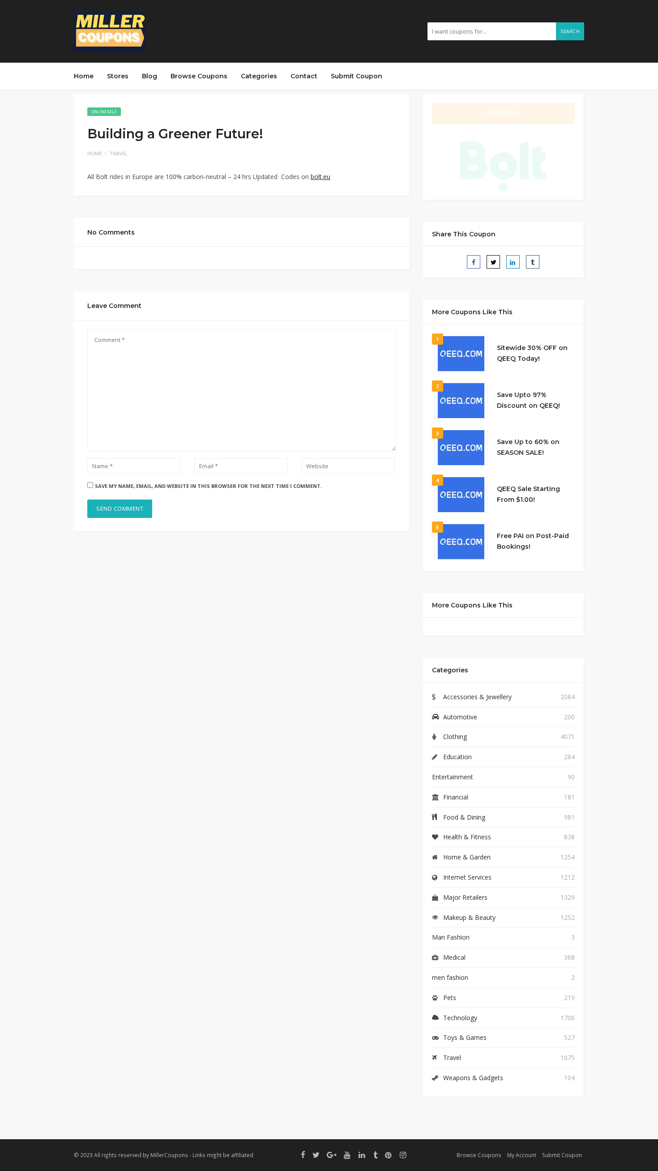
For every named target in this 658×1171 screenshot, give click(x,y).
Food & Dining (464, 817)
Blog (149, 76)
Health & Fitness (467, 837)
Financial (455, 797)
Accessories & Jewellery (477, 696)
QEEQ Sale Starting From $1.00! (528, 494)
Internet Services (467, 877)
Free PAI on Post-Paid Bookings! (533, 541)
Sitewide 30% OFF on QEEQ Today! (532, 353)
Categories (259, 76)
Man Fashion (451, 937)
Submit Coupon (356, 76)
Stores (117, 76)
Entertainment (452, 777)
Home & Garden (467, 857)
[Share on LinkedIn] (513, 262)
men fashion (450, 977)
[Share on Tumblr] (532, 262)
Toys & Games (465, 1037)
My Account (521, 1154)
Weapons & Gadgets (473, 1077)
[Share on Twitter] (493, 262)
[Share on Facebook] (473, 262)
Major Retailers (465, 897)
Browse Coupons (199, 76)
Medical (454, 957)
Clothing (455, 736)
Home (84, 76)
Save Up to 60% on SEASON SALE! (528, 447)
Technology (460, 1017)
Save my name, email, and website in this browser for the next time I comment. (208, 486)
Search (570, 31)
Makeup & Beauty (469, 917)
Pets (449, 997)
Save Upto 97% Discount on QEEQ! (528, 400)
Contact (304, 76)
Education (457, 756)
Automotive (460, 717)
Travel (119, 153)
